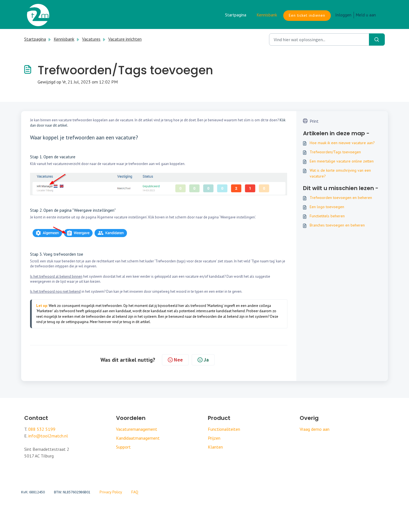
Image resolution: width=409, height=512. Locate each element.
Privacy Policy (111, 491)
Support (123, 447)
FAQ (134, 491)
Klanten (215, 447)
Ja (206, 359)
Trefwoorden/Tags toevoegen (335, 151)
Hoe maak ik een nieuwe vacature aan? (342, 142)
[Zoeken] (377, 39)
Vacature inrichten (125, 39)
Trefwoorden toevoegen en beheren (341, 197)
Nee (178, 359)
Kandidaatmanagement (138, 438)
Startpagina (235, 15)
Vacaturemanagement (136, 429)
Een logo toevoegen (327, 206)
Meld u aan (366, 15)
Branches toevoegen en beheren (337, 225)
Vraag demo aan (314, 429)
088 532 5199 (41, 429)
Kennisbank (267, 15)
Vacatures (91, 39)
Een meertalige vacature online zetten (342, 161)
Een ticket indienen (307, 15)
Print (314, 121)
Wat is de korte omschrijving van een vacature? (340, 173)
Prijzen (214, 438)
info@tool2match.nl (48, 436)
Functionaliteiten (224, 429)
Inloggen (343, 15)
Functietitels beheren (327, 215)
